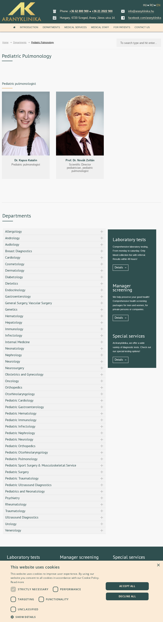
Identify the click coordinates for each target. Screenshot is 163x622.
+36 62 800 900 (79, 11)
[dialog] (81, 591)
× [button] (158, 565)
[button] (56, 616)
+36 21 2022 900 (102, 11)
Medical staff (100, 27)
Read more (17, 582)
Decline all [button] (127, 596)
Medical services (75, 27)
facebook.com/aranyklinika (144, 17)
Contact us (142, 27)
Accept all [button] (127, 586)
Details (119, 267)
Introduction (29, 27)
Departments (51, 27)
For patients (122, 27)
